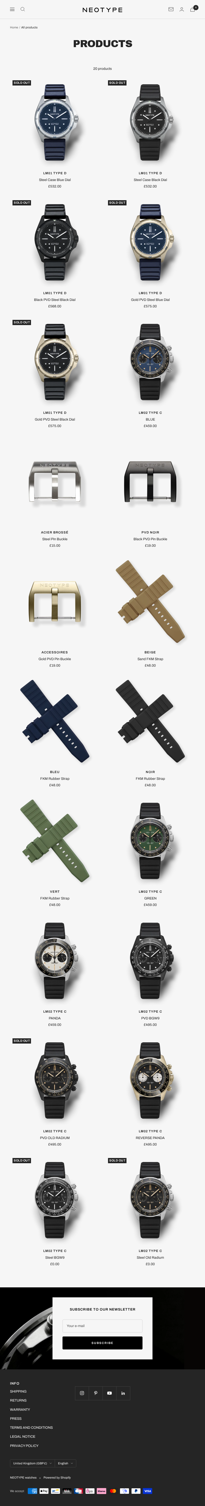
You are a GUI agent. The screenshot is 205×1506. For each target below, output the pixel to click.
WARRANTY (20, 1410)
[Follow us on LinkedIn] (123, 1393)
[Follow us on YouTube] (109, 1393)
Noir (150, 772)
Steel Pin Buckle (55, 539)
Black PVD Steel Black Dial (55, 300)
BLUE (150, 419)
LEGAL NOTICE (22, 1436)
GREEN (150, 898)
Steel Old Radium (150, 1257)
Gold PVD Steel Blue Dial (150, 300)
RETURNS (18, 1400)
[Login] (182, 9)
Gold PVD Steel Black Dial (55, 419)
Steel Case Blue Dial (55, 180)
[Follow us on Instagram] (82, 1393)
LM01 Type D (54, 173)
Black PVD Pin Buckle (150, 539)
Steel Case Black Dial (150, 180)
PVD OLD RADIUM (55, 1138)
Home (14, 27)
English (63, 1463)
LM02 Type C (150, 413)
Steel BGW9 (54, 1257)
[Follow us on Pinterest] (95, 1393)
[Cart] (192, 9)
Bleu (55, 772)
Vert (55, 891)
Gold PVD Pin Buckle (54, 659)
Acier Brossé (54, 532)
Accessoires (55, 652)
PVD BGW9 (150, 1018)
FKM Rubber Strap (55, 779)
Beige (150, 652)
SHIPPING (18, 1391)
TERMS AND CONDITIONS (31, 1427)
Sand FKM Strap (150, 659)
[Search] (22, 9)
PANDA (55, 1018)
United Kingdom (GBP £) (30, 1463)
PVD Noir (150, 532)
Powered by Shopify (57, 1477)
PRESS (16, 1418)
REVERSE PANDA (150, 1138)
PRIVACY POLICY (24, 1446)
